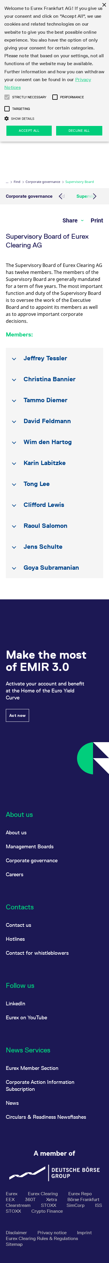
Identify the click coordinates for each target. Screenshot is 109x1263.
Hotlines (15, 939)
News (12, 1103)
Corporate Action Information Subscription (40, 1085)
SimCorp (76, 1205)
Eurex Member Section (32, 1068)
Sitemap (14, 1244)
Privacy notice (52, 1232)
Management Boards (29, 846)
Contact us (18, 925)
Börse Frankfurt (83, 1199)
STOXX (49, 1205)
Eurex (12, 1193)
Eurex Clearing (43, 1193)
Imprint (84, 1232)
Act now (17, 715)
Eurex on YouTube (26, 1017)
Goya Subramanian (51, 567)
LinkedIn (15, 1003)
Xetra (52, 1199)
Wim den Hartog (48, 442)
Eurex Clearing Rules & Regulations (42, 1238)
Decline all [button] (79, 130)
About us (16, 832)
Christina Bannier (50, 379)
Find (17, 181)
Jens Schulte (43, 546)
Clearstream (19, 1205)
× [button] (104, 5)
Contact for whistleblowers (37, 953)
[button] (7, 97)
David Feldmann (47, 421)
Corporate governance (43, 181)
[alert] (54, 71)
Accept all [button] (29, 130)
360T (31, 1199)
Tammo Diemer (45, 400)
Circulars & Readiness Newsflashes (46, 1117)
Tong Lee (37, 483)
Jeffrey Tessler (45, 358)
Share (70, 220)
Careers (14, 874)
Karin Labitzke (45, 462)
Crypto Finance (47, 1211)
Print (97, 220)
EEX (11, 1199)
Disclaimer (17, 1232)
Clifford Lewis (44, 504)
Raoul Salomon (45, 525)
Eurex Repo (80, 1193)
